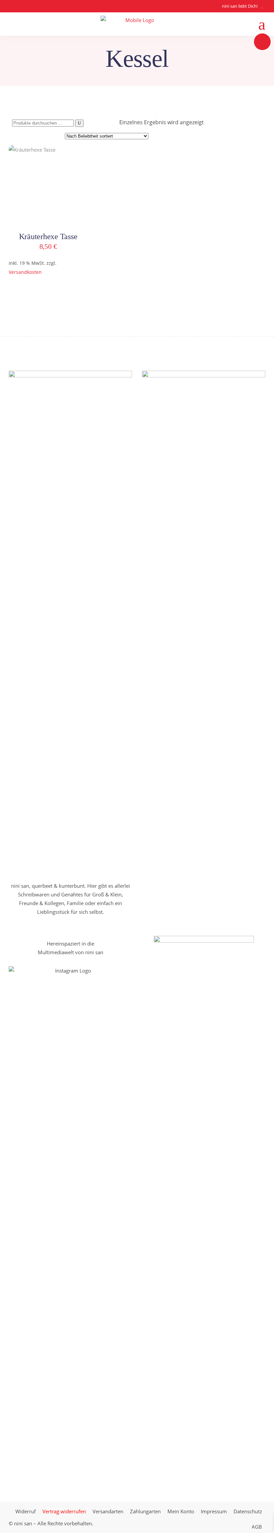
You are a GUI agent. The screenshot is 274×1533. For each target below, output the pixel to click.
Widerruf (25, 1511)
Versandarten (108, 1511)
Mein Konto (180, 1511)
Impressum (214, 1511)
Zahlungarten (145, 1511)
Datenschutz (248, 1511)
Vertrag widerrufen (64, 1511)
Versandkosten (25, 272)
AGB (257, 1526)
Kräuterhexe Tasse (48, 236)
